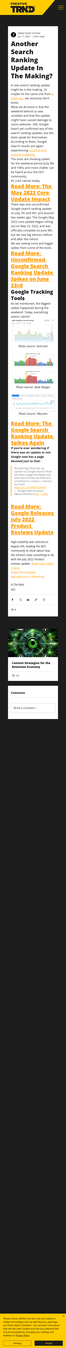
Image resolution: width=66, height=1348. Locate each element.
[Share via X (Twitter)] (20, 599)
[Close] (61, 1318)
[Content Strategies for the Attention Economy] (33, 643)
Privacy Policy (22, 1335)
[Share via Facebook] (12, 599)
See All (51, 622)
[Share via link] (35, 599)
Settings (17, 1343)
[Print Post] (43, 599)
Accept (48, 1343)
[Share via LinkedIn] (28, 599)
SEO (13, 589)
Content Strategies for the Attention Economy (31, 665)
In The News (17, 584)
